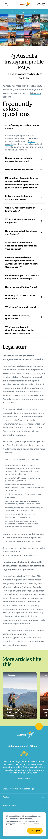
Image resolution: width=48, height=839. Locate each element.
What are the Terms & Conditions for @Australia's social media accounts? (19, 330)
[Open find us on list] (43, 798)
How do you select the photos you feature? (21, 232)
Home (4, 12)
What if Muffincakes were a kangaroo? (20, 221)
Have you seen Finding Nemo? (21, 287)
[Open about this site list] (43, 806)
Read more (23, 778)
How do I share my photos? (19, 169)
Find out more (26, 819)
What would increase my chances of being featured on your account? (21, 245)
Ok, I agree (35, 830)
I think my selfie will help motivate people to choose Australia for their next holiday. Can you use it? (21, 262)
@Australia (35, 93)
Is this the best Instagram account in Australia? (18, 198)
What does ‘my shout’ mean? (20, 307)
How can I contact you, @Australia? (17, 317)
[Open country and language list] (43, 789)
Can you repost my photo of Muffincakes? (20, 209)
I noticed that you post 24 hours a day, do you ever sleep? (22, 277)
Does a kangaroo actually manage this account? (18, 160)
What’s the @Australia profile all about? (22, 127)
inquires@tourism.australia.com (21, 555)
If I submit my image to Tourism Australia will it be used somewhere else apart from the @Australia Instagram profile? (22, 183)
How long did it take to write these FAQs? (20, 297)
